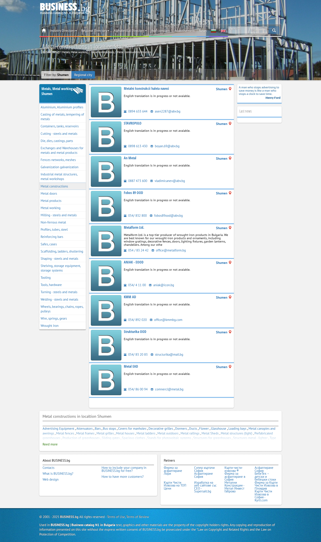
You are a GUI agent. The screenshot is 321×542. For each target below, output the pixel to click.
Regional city (83, 75)
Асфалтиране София (264, 469)
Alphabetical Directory (129, 30)
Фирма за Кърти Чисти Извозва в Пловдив (266, 485)
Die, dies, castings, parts (57, 141)
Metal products (51, 201)
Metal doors (49, 193)
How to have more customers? (123, 476)
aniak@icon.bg (163, 285)
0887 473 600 (137, 181)
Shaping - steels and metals (59, 258)
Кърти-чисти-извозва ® (233, 469)
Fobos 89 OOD (133, 192)
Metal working (50, 208)
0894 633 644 (137, 111)
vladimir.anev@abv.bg (169, 181)
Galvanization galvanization (59, 167)
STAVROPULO (133, 123)
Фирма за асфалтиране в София (234, 476)
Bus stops (109, 428)
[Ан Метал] (106, 171)
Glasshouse (218, 428)
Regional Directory (94, 30)
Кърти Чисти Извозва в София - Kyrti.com (263, 496)
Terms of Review (137, 517)
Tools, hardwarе (51, 285)
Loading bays (237, 428)
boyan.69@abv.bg (166, 146)
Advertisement (184, 30)
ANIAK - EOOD (133, 262)
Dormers (181, 428)
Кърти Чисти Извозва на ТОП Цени (175, 485)
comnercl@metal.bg (168, 389)
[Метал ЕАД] (106, 379)
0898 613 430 (137, 146)
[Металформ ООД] (106, 241)
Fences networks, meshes (58, 160)
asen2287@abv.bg (167, 111)
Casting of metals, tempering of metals (62, 116)
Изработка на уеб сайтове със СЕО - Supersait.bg (205, 487)
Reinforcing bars (52, 237)
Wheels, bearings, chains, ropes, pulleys (62, 309)
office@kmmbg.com (167, 320)
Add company (160, 30)
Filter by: (56, 75)
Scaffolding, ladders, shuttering (62, 251)
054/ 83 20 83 (137, 354)
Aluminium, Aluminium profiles (62, 107)
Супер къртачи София (204, 469)
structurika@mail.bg (168, 354)
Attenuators (84, 428)
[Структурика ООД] (106, 345)
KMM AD (130, 296)
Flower (204, 428)
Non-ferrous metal (53, 222)
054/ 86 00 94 (137, 389)
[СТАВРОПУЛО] (106, 136)
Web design (51, 479)
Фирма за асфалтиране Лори (173, 470)
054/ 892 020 (137, 320)
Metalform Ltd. (134, 227)
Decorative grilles (160, 428)
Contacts (48, 467)
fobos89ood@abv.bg (168, 215)
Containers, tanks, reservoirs (60, 126)
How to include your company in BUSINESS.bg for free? (124, 469)
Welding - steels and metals (59, 299)
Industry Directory (62, 30)
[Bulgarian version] (213, 30)
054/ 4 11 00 (136, 285)
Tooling (46, 277)
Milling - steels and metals (59, 215)
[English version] (223, 30)
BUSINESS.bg (69, 517)
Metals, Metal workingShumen (56, 91)
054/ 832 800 (137, 215)
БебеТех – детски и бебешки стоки (265, 476)
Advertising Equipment (58, 428)
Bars (98, 428)
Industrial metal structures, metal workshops (59, 176)
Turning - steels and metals (59, 292)
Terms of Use (116, 517)
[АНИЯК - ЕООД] (106, 275)
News (203, 30)
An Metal (130, 158)
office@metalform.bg (170, 250)
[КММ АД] (106, 310)
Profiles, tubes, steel (54, 229)
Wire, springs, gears (54, 318)
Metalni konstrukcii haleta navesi (146, 88)
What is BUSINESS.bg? (58, 473)
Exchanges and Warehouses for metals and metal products (62, 150)
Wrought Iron (50, 326)
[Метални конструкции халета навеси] (106, 102)
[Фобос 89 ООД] (106, 206)
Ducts (193, 428)
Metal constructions (54, 186)
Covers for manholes (132, 428)
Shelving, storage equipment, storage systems (61, 268)
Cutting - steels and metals (59, 134)
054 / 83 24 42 (137, 250)
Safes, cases (49, 244)
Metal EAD (131, 366)
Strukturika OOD (135, 331)
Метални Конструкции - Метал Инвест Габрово (234, 487)
